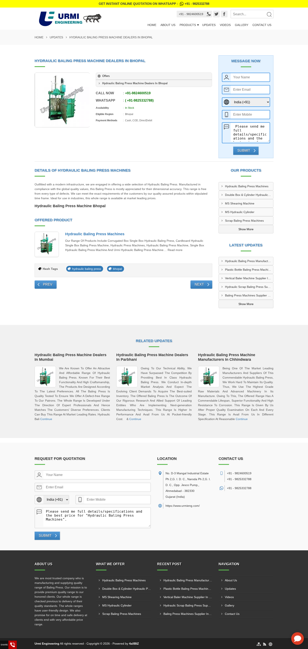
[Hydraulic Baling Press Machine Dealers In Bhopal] (62, 100)
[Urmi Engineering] (90, 19)
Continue (46, 419)
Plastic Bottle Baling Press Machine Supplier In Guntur (249, 269)
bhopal (117, 268)
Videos (225, 25)
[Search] (269, 14)
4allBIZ (134, 643)
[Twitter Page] (216, 14)
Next (199, 284)
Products (188, 25)
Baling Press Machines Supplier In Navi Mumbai (249, 295)
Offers (106, 76)
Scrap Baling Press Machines (244, 220)
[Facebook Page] (224, 14)
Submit (243, 150)
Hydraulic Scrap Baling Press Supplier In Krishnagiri (249, 286)
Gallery (241, 25)
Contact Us (261, 25)
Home (152, 25)
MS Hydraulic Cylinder (239, 212)
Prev (47, 284)
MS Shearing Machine (239, 203)
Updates (209, 25)
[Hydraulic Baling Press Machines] (47, 244)
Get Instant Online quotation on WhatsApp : (154, 3)
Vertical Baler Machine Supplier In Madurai (249, 278)
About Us (167, 25)
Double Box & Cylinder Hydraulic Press (249, 195)
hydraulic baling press (86, 268)
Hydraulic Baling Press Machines (94, 234)
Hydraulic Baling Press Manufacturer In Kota (249, 261)
